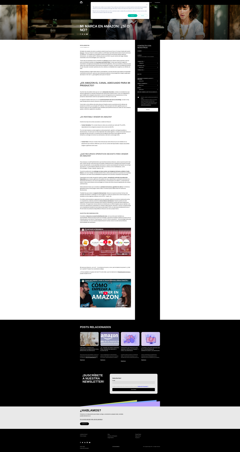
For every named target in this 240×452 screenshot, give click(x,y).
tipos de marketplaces (91, 357)
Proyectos (137, 437)
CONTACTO (84, 423)
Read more (82, 359)
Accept (132, 15)
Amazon (82, 53)
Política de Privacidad (142, 386)
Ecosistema (157, 2)
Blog (109, 434)
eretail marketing (84, 45)
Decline (142, 15)
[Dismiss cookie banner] (146, 4)
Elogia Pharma (138, 434)
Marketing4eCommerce (124, 272)
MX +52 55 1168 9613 (96, 419)
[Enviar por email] (87, 34)
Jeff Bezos (106, 60)
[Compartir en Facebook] (80, 34)
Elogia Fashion (111, 437)
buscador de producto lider (103, 62)
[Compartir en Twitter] (82, 34)
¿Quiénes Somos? (84, 434)
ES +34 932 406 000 (85, 419)
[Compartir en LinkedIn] (84, 34)
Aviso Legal (82, 446)
